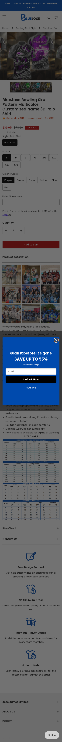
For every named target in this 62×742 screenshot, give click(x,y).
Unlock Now (31, 379)
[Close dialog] (56, 340)
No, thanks (31, 387)
